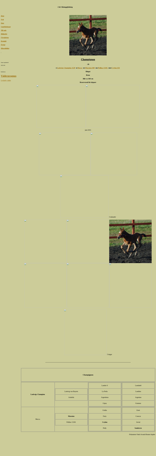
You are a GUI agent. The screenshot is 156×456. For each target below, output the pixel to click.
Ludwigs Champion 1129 (66, 68)
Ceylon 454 (116, 68)
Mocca (79, 68)
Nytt (2, 19)
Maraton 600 (90, 68)
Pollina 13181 (103, 68)
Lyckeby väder (6, 80)
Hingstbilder (5, 48)
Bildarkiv (4, 34)
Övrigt (3, 45)
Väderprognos (8, 76)
